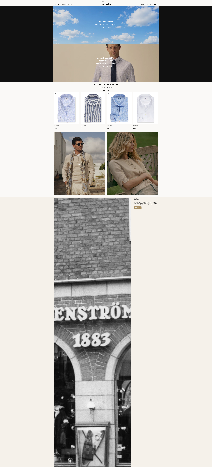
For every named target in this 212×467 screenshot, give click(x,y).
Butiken (70, 4)
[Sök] (147, 4)
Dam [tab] (108, 90)
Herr (55, 4)
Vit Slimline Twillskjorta (137, 126)
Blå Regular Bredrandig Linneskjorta (87, 126)
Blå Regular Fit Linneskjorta (112, 126)
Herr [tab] (104, 90)
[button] (155, 4)
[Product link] (66, 108)
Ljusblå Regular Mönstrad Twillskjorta (61, 126)
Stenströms (56, 125)
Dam (59, 4)
